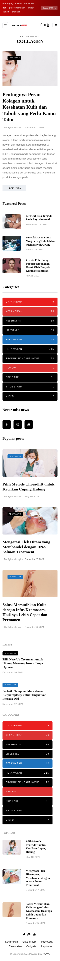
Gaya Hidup (30, 301)
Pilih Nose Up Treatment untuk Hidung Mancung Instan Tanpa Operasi (22, 663)
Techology (46, 942)
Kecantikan (30, 311)
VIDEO (30, 396)
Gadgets (31, 946)
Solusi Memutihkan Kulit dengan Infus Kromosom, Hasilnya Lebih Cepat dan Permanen (39, 911)
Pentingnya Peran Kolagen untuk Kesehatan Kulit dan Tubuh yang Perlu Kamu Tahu (29, 107)
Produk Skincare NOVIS (30, 358)
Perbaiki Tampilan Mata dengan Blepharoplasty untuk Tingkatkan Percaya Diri (24, 695)
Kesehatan (30, 320)
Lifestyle (14, 57)
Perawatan (30, 339)
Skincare (30, 377)
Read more (49, 8)
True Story (30, 386)
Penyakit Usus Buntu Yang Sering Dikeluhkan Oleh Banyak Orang (40, 241)
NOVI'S (46, 954)
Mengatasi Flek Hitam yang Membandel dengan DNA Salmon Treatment (26, 547)
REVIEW (30, 368)
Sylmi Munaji (14, 127)
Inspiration (47, 946)
